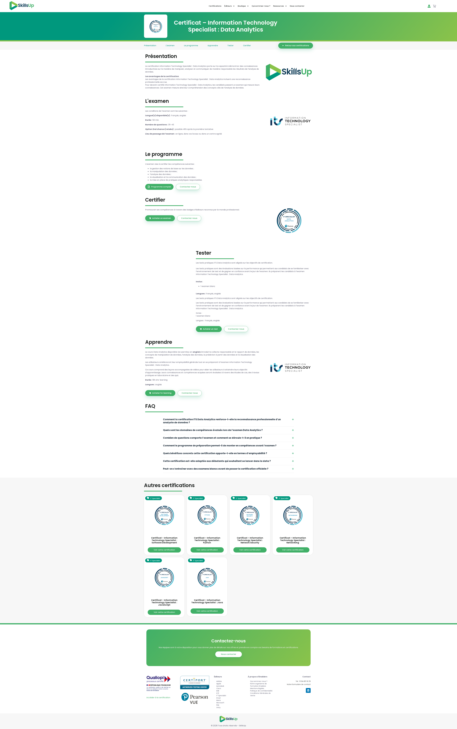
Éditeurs (228, 6)
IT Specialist (221, 695)
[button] (209, 329)
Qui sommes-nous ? (261, 6)
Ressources (278, 6)
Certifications (215, 6)
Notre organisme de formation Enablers (258, 684)
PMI (217, 705)
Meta (218, 700)
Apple (218, 683)
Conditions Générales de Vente (260, 694)
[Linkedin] (308, 690)
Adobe (219, 681)
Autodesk (220, 686)
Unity (218, 707)
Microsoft (220, 703)
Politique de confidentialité (261, 691)
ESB (217, 691)
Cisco (218, 688)
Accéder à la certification (158, 697)
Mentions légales (257, 688)
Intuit (218, 698)
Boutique (242, 6)
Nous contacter (297, 6)
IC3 (217, 693)
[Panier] (434, 6)
